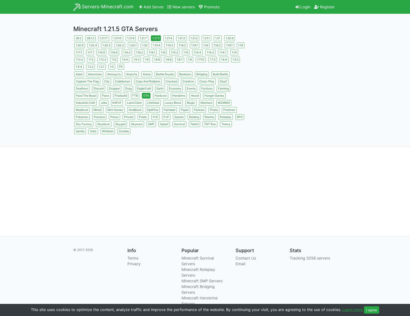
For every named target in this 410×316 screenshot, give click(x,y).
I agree (371, 310)
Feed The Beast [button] (86, 95)
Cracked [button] (171, 81)
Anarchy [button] (131, 74)
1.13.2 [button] (79, 59)
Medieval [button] (82, 110)
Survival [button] (179, 124)
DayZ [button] (223, 81)
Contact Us (246, 258)
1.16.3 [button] (126, 52)
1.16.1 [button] (152, 52)
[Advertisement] (295, 67)
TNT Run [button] (210, 124)
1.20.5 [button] (80, 45)
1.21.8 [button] (130, 38)
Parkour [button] (199, 110)
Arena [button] (147, 74)
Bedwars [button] (185, 74)
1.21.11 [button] (104, 38)
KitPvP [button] (116, 102)
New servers (183, 7)
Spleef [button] (164, 124)
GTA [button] (146, 95)
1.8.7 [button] (180, 59)
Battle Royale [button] (165, 74)
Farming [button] (223, 88)
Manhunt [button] (206, 102)
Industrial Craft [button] (85, 102)
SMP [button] (151, 124)
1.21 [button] (217, 38)
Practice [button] (99, 117)
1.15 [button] (185, 52)
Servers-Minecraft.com (106, 6)
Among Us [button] (114, 74)
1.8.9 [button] (157, 59)
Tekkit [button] (194, 124)
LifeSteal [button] (153, 102)
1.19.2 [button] (182, 45)
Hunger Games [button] (214, 95)
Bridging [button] (201, 74)
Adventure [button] (95, 74)
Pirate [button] (214, 110)
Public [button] (143, 117)
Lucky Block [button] (173, 102)
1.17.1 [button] (79, 52)
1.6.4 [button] (224, 59)
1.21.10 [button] (117, 38)
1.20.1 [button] (133, 45)
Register (327, 7)
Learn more (352, 309)
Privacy (134, 263)
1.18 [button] (240, 45)
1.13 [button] (91, 59)
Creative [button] (188, 81)
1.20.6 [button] (229, 38)
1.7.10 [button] (200, 59)
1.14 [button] (234, 52)
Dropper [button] (114, 88)
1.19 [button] (205, 45)
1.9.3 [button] (136, 59)
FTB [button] (135, 95)
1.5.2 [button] (235, 59)
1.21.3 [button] (181, 38)
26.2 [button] (78, 38)
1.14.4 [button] (197, 52)
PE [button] (121, 66)
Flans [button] (105, 95)
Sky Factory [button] (84, 124)
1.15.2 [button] (174, 52)
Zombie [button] (124, 131)
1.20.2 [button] (120, 45)
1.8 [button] (190, 59)
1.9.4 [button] (125, 59)
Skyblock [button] (103, 124)
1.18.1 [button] (229, 45)
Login (304, 7)
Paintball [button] (169, 110)
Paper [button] (185, 110)
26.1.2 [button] (90, 38)
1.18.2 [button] (217, 45)
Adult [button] (79, 74)
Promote (211, 7)
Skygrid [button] (120, 124)
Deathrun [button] (82, 88)
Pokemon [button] (82, 117)
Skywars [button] (137, 124)
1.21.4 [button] (168, 38)
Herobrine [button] (178, 95)
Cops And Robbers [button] (148, 81)
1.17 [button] (90, 52)
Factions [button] (207, 88)
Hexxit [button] (195, 95)
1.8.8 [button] (168, 59)
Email (240, 263)
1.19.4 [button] (156, 45)
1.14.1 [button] (222, 52)
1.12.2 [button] (102, 59)
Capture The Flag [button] (87, 81)
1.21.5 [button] (155, 38)
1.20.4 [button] (93, 45)
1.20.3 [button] (106, 45)
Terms (132, 258)
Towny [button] (225, 124)
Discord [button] (98, 88)
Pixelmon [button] (229, 110)
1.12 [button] (114, 59)
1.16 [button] (163, 52)
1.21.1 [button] (206, 38)
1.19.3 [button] (169, 45)
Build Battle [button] (220, 74)
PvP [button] (166, 117)
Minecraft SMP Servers (202, 280)
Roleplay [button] (225, 117)
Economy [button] (175, 88)
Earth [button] (160, 88)
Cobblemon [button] (122, 81)
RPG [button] (240, 117)
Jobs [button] (104, 102)
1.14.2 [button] (210, 52)
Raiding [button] (194, 117)
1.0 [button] (112, 66)
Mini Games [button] (115, 110)
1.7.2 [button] (212, 59)
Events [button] (191, 88)
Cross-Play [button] (206, 81)
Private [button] (129, 117)
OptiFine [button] (152, 110)
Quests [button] (179, 117)
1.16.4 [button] (114, 52)
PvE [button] (155, 117)
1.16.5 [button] (101, 52)
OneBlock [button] (135, 110)
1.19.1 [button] (194, 45)
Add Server (153, 7)
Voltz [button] (93, 131)
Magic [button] (191, 102)
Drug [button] (128, 88)
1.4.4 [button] (79, 66)
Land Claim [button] (134, 102)
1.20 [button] (145, 45)
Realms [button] (209, 117)
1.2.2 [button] (90, 66)
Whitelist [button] (107, 131)
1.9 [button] (147, 59)
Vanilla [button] (80, 131)
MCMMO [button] (224, 102)
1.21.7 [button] (143, 38)
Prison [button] (114, 117)
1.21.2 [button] (194, 38)
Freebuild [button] (121, 95)
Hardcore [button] (160, 95)
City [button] (107, 81)
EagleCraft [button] (144, 88)
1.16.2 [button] (139, 52)
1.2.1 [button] (101, 66)
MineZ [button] (97, 110)
